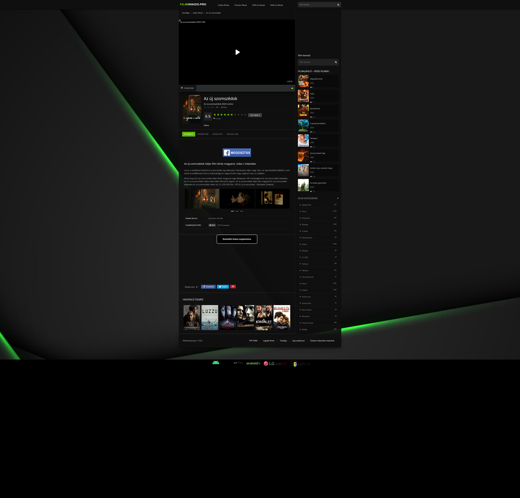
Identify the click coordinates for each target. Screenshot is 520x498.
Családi (305, 231)
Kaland (304, 290)
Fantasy (305, 264)
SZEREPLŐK (203, 134)
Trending (283, 341)
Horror (304, 284)
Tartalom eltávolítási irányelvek (322, 341)
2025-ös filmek (258, 5)
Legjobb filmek (268, 341)
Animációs (306, 218)
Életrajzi (305, 251)
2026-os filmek (276, 5)
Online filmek (223, 5)
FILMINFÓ (188, 134)
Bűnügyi (305, 225)
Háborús (305, 271)
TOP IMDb (253, 341)
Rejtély (304, 329)
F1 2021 (305, 257)
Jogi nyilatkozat (298, 341)
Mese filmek (306, 310)
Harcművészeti (308, 277)
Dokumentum (307, 238)
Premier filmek (241, 5)
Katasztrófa (306, 303)
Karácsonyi (306, 297)
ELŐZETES (217, 134)
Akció (304, 211)
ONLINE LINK (232, 134)
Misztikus (305, 316)
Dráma (206, 125)
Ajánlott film (306, 205)
